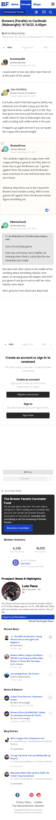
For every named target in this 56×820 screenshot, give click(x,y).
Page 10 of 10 (28, 47)
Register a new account (28, 394)
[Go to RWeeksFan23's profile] (5, 225)
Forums (26, 4)
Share (29, 472)
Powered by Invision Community (28, 812)
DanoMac (26, 563)
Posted (23, 65)
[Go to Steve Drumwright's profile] (6, 698)
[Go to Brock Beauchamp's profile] (6, 675)
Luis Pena (29, 586)
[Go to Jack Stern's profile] (6, 637)
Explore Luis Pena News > (15, 617)
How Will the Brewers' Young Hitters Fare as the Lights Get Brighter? (26, 639)
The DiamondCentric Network (28, 805)
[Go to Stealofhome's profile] (6, 739)
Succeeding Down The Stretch (24, 674)
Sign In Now (28, 415)
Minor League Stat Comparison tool (27, 738)
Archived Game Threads (40, 36)
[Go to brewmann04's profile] (5, 62)
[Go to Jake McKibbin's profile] (5, 93)
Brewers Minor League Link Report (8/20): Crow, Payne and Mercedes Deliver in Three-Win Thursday (26, 658)
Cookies (38, 802)
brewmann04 (17, 59)
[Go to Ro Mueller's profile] (6, 656)
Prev (9, 47)
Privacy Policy (23, 802)
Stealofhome (19, 741)
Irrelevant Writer (44, 761)
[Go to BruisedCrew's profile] (6, 149)
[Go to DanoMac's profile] (15, 562)
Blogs (37, 4)
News (14, 4)
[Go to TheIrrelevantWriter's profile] (6, 757)
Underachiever (41, 236)
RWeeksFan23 (18, 222)
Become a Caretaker (18, 528)
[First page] (4, 47)
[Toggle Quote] (6, 236)
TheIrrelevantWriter (23, 761)
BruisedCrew (17, 145)
